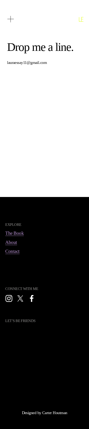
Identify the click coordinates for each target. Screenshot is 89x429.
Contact (12, 251)
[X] (20, 298)
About (11, 242)
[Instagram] (9, 298)
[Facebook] (31, 298)
